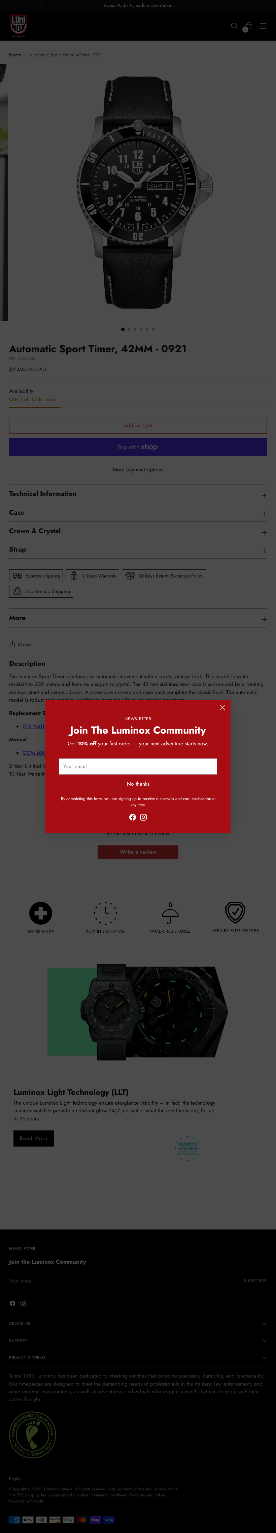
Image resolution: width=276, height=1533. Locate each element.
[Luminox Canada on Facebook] (133, 818)
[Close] (222, 707)
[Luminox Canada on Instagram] (143, 818)
